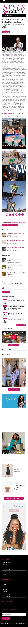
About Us (5, 582)
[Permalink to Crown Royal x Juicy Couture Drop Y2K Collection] (4, 274)
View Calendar (20, 325)
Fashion (5, 564)
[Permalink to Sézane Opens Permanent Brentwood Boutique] (4, 234)
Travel (4, 571)
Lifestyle (5, 567)
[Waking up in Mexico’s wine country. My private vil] (14, 372)
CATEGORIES (8, 15)
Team (4, 584)
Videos (4, 574)
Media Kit (5, 589)
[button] (3, 325)
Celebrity (8, 222)
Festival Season (22, 222)
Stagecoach (5, 52)
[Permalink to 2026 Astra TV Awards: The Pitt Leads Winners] (4, 248)
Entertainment (6, 32)
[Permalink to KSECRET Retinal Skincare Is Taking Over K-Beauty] (4, 241)
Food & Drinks (6, 569)
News (4, 586)
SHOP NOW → (17, 491)
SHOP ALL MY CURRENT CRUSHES (13, 498)
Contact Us (5, 591)
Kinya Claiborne (8, 113)
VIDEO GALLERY (13, 344)
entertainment (14, 222)
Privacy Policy (6, 594)
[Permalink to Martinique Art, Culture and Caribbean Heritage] (4, 267)
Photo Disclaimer (7, 596)
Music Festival (14, 224)
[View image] (14, 43)
